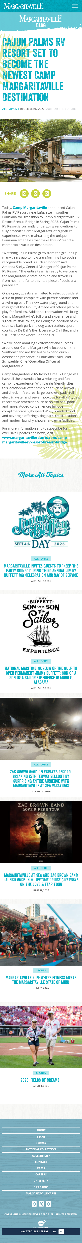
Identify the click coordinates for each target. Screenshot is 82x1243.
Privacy (41, 1143)
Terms (41, 1136)
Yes (54, 1232)
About (41, 1130)
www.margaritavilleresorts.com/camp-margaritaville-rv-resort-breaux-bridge (35, 439)
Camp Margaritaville (30, 207)
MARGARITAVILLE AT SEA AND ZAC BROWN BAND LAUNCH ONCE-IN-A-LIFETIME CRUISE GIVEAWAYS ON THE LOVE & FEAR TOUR (41, 880)
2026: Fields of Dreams (41, 1080)
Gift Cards (41, 1187)
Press (41, 1168)
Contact (41, 1162)
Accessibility (41, 1155)
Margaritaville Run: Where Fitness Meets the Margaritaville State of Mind (41, 980)
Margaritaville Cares (41, 1193)
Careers (41, 1174)
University (41, 1181)
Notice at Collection (41, 1149)
